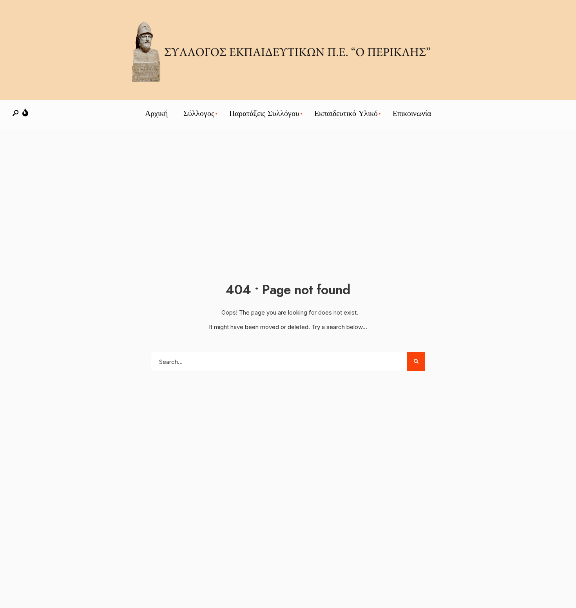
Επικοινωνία (412, 113)
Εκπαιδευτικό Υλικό (346, 113)
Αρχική (156, 113)
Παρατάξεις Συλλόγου (264, 113)
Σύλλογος (198, 113)
